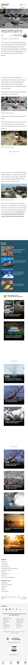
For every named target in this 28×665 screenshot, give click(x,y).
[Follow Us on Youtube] (10, 609)
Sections (23, 7)
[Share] (2, 36)
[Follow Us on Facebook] (3, 609)
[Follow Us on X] (20, 609)
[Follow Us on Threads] (16, 609)
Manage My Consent (6, 570)
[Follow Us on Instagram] (6, 609)
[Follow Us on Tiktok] (13, 609)
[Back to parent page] (3, 6)
